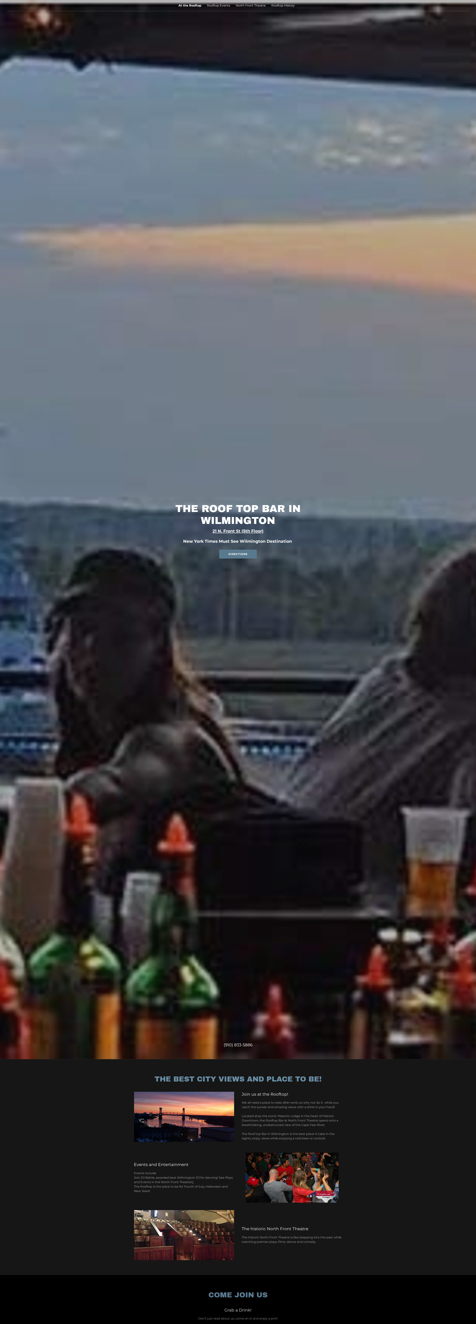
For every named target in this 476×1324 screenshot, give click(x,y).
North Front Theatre (251, 5)
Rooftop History (283, 5)
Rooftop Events (218, 5)
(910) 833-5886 (238, 1044)
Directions (238, 554)
